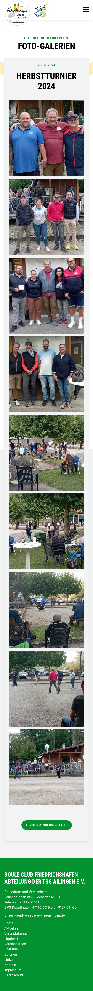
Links (8, 960)
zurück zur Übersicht (47, 825)
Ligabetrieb (12, 939)
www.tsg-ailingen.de (49, 915)
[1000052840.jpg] (46, 610)
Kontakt (10, 965)
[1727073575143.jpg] (46, 767)
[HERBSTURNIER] (46, 453)
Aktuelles (11, 928)
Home (8, 923)
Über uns (11, 949)
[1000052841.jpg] (46, 689)
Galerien (10, 954)
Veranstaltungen (16, 934)
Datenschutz (14, 975)
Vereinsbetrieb (15, 944)
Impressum (12, 970)
